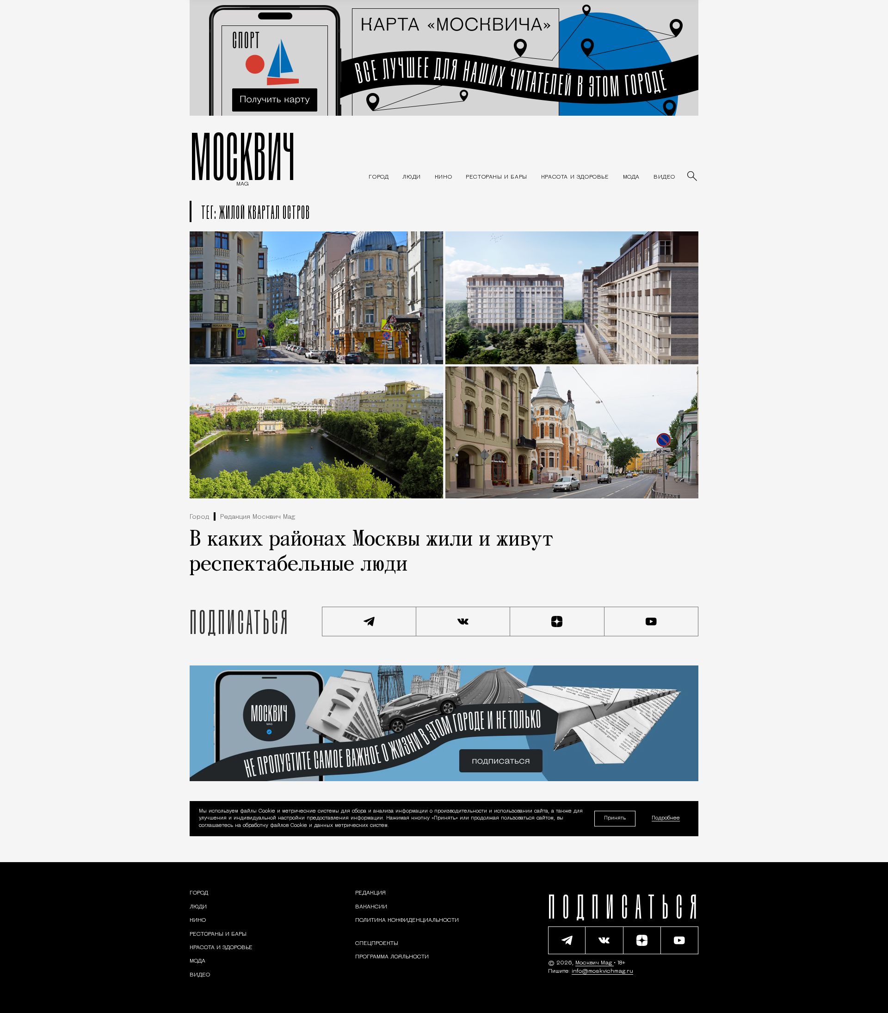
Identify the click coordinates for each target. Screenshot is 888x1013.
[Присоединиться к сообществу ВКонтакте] (463, 621)
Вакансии (371, 907)
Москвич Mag (594, 963)
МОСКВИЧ (243, 156)
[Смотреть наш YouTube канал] (651, 621)
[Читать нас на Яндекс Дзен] (557, 621)
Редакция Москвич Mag (257, 517)
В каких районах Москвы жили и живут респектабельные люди (372, 552)
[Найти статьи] (692, 176)
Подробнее (666, 818)
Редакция (370, 893)
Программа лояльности (392, 957)
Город (199, 517)
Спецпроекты (376, 943)
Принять (615, 818)
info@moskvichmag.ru (602, 971)
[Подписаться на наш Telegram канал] (369, 621)
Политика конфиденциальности (407, 920)
